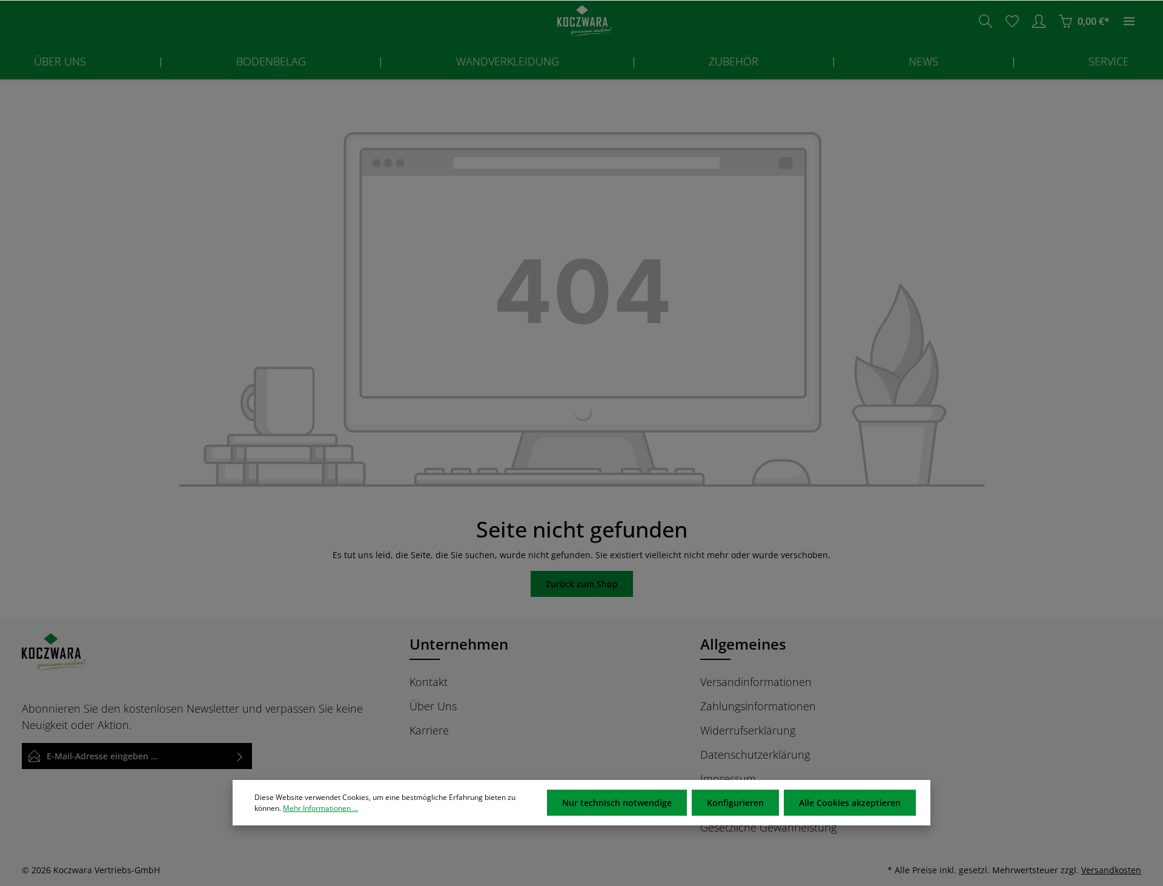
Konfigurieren (735, 802)
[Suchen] (985, 21)
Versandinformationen (756, 681)
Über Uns (433, 706)
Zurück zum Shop (582, 584)
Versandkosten (1111, 870)
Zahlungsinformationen (758, 706)
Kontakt (428, 681)
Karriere (429, 730)
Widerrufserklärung (747, 730)
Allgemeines (743, 644)
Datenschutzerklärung (755, 754)
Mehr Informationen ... (320, 808)
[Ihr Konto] (1039, 21)
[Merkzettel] (1012, 21)
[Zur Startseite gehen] (581, 21)
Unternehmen (458, 644)
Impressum (728, 778)
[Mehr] (1129, 21)
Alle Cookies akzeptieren (850, 802)
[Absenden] (240, 756)
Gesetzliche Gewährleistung (768, 827)
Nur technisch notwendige (617, 802)
